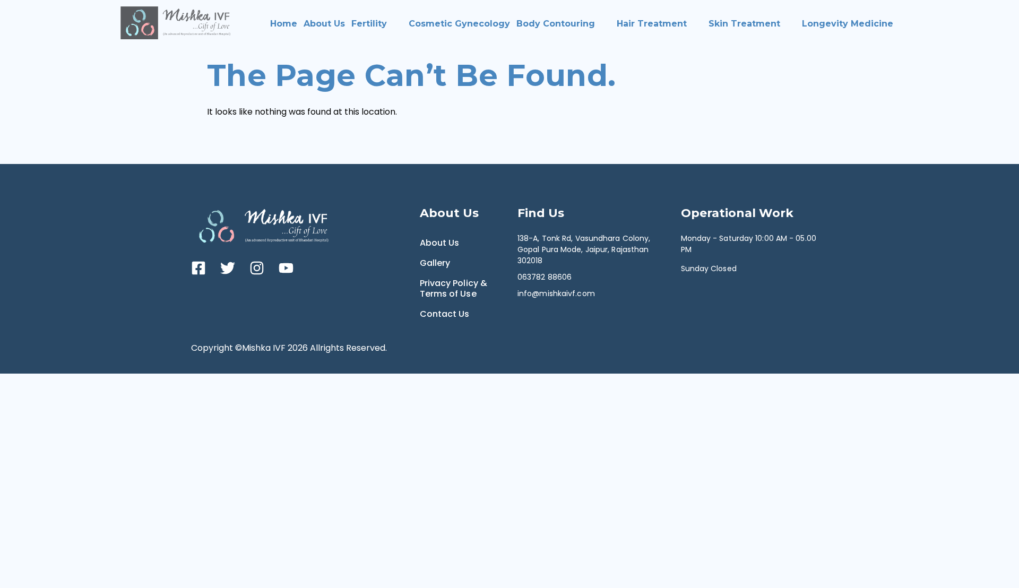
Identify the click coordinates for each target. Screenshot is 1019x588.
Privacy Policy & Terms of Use (454, 288)
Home (283, 24)
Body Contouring (555, 24)
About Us (324, 24)
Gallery (435, 263)
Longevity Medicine (847, 24)
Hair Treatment (652, 24)
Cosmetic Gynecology (459, 24)
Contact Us (445, 314)
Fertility (369, 24)
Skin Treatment (744, 24)
